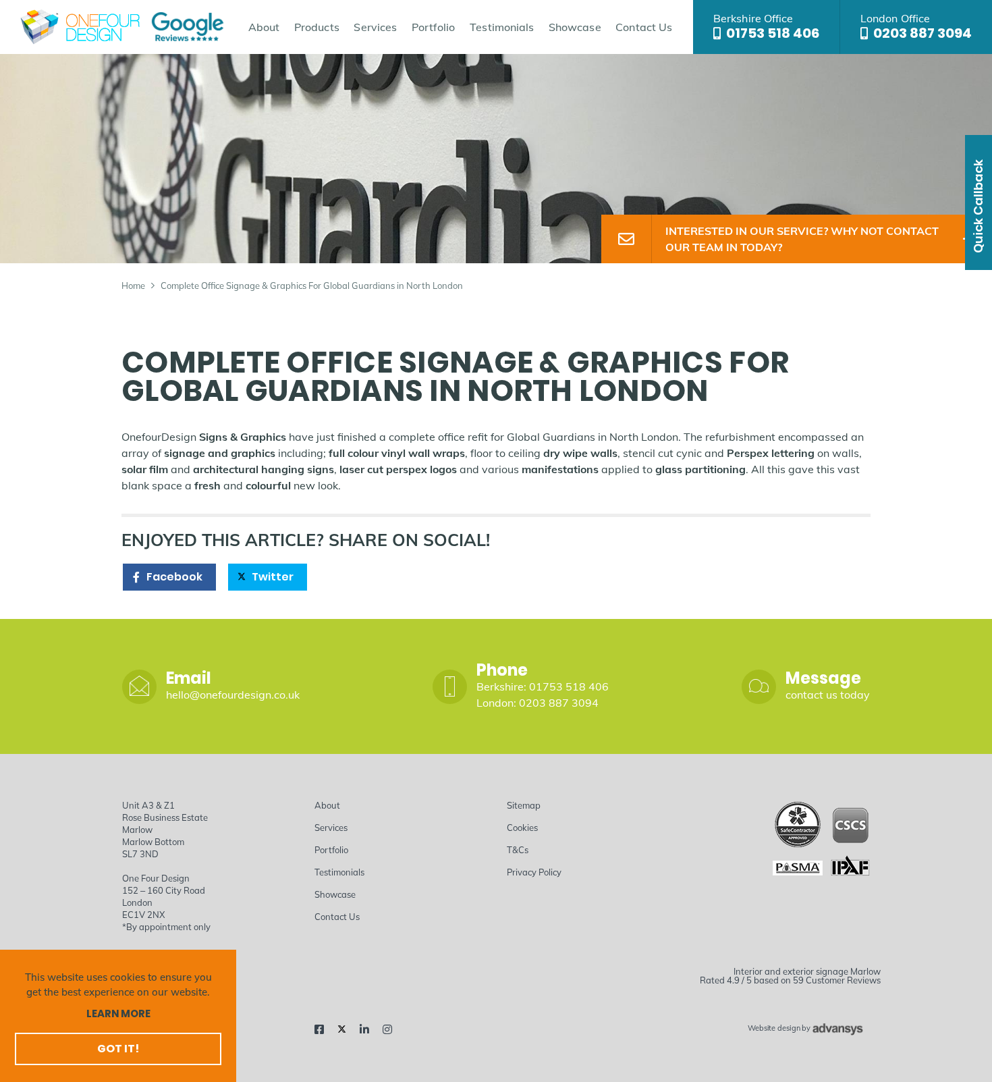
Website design (774, 1028)
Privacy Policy (534, 872)
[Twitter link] (342, 1029)
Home (133, 285)
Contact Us (643, 27)
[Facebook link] (319, 1029)
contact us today (828, 694)
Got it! (118, 1048)
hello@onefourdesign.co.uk (233, 694)
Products (316, 27)
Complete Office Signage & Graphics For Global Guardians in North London (312, 285)
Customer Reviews (843, 980)
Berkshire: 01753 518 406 (542, 686)
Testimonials (502, 27)
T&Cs (517, 849)
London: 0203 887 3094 (537, 702)
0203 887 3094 (922, 33)
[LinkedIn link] (364, 1029)
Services (375, 27)
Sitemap (524, 805)
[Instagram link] (387, 1029)
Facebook (174, 577)
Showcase (575, 27)
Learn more (118, 1013)
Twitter (273, 577)
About (263, 27)
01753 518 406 (772, 33)
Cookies (522, 827)
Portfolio (434, 27)
